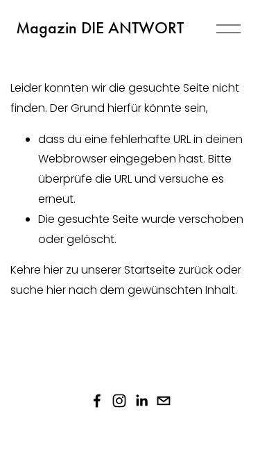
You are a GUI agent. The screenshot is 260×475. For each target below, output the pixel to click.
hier (53, 270)
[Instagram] (119, 401)
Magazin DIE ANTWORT (100, 27)
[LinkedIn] (141, 401)
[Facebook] (97, 401)
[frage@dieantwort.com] (164, 401)
